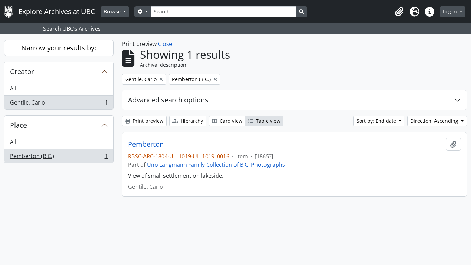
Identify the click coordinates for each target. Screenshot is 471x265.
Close (165, 44)
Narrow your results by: (58, 47)
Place (18, 125)
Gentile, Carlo (59, 104)
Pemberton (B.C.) (59, 157)
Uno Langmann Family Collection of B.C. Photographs (216, 164)
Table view (267, 121)
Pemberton (146, 144)
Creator (22, 71)
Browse (113, 11)
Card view (230, 121)
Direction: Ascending (435, 121)
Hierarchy (191, 121)
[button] (399, 11)
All (13, 88)
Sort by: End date (377, 121)
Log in (450, 11)
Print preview (147, 121)
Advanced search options (168, 100)
